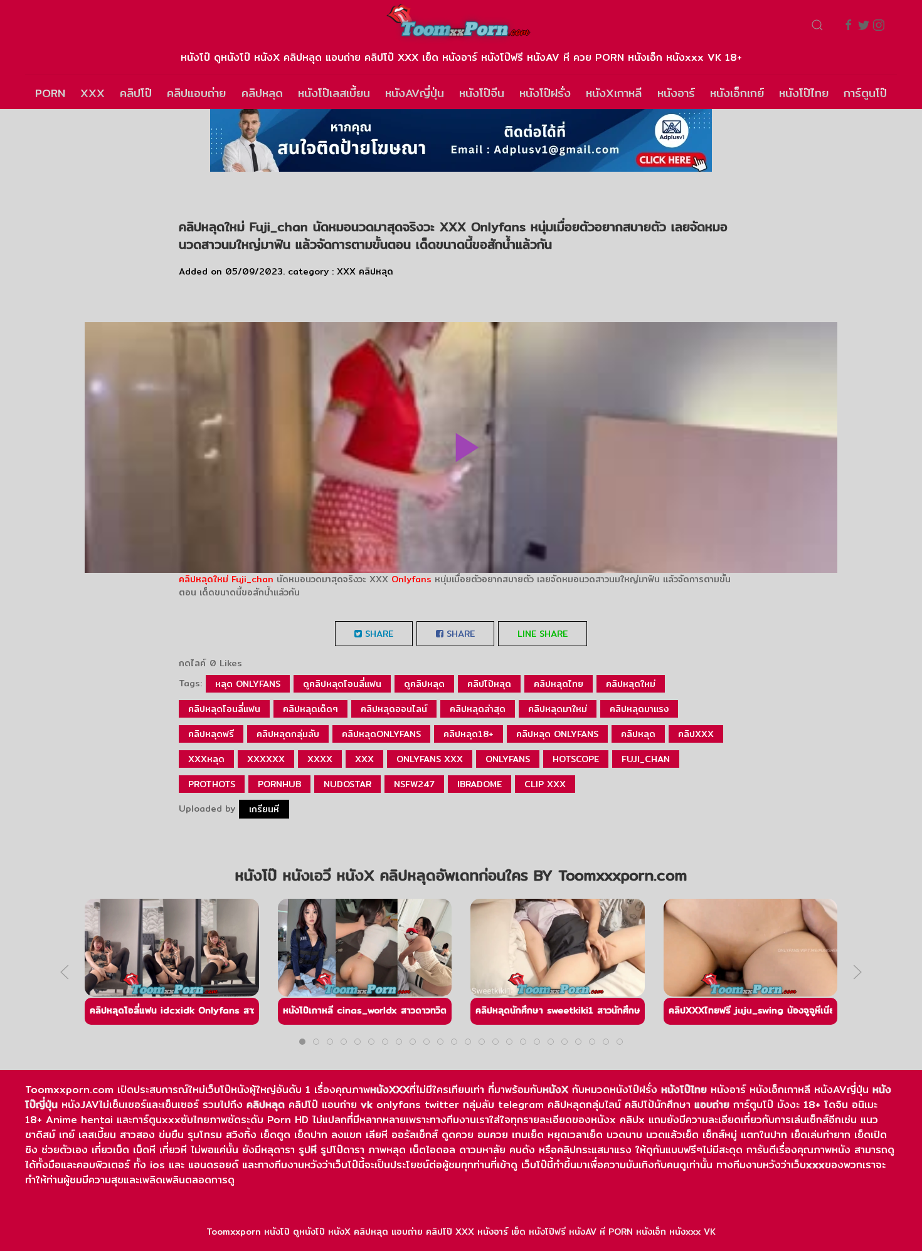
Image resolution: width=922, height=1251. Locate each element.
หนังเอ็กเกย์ (737, 93)
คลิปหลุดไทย (558, 684)
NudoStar (347, 784)
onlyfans (507, 759)
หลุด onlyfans (247, 684)
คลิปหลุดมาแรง (639, 709)
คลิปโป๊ (136, 93)
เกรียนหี (264, 809)
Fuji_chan (252, 579)
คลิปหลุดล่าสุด (478, 709)
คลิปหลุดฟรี (211, 734)
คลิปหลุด (262, 93)
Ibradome (479, 784)
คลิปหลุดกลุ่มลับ (288, 734)
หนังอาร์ (676, 93)
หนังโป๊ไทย (804, 93)
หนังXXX (390, 1089)
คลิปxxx (696, 734)
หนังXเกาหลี (614, 93)
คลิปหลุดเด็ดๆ (310, 709)
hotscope (576, 759)
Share (377, 634)
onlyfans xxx (429, 759)
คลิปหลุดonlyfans (381, 734)
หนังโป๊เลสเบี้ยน (334, 93)
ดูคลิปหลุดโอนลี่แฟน (342, 684)
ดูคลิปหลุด (424, 684)
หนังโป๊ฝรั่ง (545, 93)
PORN (50, 93)
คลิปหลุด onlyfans (557, 734)
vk (367, 1104)
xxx (364, 759)
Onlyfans (411, 579)
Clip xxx (545, 784)
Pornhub (279, 784)
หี (313, 1150)
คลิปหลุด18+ (468, 734)
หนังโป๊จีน (481, 93)
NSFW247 (414, 784)
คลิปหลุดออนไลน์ (394, 709)
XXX (92, 93)
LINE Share (542, 634)
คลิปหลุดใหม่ (203, 579)
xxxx (319, 759)
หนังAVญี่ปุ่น (414, 93)
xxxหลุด (206, 759)
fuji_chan (646, 759)
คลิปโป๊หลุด (489, 684)
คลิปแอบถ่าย (196, 93)
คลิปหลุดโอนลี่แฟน (224, 709)
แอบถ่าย (711, 1104)
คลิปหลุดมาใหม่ (557, 709)
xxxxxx (266, 759)
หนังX (555, 1089)
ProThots (211, 784)
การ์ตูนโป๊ (865, 93)
